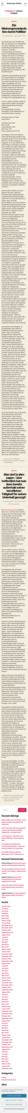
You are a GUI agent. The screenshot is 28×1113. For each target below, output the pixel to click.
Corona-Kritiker (15, 795)
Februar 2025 (6, 949)
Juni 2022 (5, 1025)
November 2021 (7, 1042)
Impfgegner (16, 459)
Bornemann (10, 36)
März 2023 (5, 1004)
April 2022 (5, 1030)
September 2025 (7, 932)
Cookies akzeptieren (14, 1096)
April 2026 (5, 916)
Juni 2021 (5, 1054)
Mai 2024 (5, 971)
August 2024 (6, 963)
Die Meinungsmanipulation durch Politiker (14, 28)
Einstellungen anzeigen (14, 1104)
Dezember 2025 (7, 925)
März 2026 (5, 918)
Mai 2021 (5, 1056)
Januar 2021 (6, 1066)
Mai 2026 (5, 913)
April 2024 (5, 973)
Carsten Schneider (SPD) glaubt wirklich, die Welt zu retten (13, 887)
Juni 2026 (5, 911)
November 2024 (7, 956)
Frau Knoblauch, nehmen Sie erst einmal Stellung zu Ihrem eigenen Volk (13, 838)
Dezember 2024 (7, 954)
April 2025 (5, 944)
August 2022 (6, 1021)
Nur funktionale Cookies (14, 1100)
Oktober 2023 (6, 987)
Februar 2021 (6, 1064)
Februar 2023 (6, 1006)
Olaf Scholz (16, 460)
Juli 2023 (5, 994)
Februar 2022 (6, 1035)
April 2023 (5, 1002)
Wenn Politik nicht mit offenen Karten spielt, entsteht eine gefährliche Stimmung (14, 822)
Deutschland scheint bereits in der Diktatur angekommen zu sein (14, 871)
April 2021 (5, 1059)
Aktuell (14, 21)
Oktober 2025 (6, 930)
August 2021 (6, 1049)
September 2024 (7, 961)
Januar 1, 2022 (21, 36)
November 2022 (7, 1013)
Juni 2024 (5, 968)
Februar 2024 (6, 978)
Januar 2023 (6, 1009)
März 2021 (5, 1061)
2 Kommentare (15, 504)
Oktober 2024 (6, 959)
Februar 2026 (6, 920)
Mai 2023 (5, 999)
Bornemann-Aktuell (14, 3)
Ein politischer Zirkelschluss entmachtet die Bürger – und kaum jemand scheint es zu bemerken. (13, 846)
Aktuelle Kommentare (9, 1080)
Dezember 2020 (7, 1068)
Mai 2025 (5, 942)
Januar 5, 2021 (21, 501)
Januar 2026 (6, 923)
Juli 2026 (5, 909)
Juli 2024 (5, 966)
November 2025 (7, 928)
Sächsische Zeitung (10, 510)
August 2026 (6, 906)
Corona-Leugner (8, 459)
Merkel (5, 799)
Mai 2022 (5, 1028)
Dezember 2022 (7, 1011)
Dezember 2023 (7, 982)
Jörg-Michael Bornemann (16, 797)
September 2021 (7, 1047)
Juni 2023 (5, 997)
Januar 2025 (6, 951)
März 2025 (5, 947)
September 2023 (7, 990)
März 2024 (5, 975)
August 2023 (6, 992)
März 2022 (5, 1033)
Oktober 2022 (6, 1016)
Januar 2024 (6, 980)
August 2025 (6, 935)
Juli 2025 (5, 937)
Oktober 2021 (6, 1044)
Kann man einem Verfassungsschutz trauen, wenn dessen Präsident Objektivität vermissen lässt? (14, 830)
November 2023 (7, 985)
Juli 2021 (5, 1052)
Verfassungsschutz (9, 800)
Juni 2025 (5, 940)
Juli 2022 (5, 1023)
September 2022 (7, 1018)
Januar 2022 (6, 1037)
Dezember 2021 (7, 1040)
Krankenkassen (8, 460)
